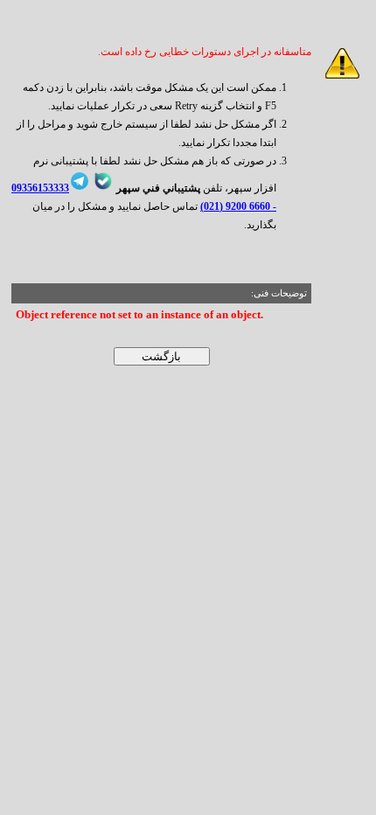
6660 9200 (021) (235, 206)
